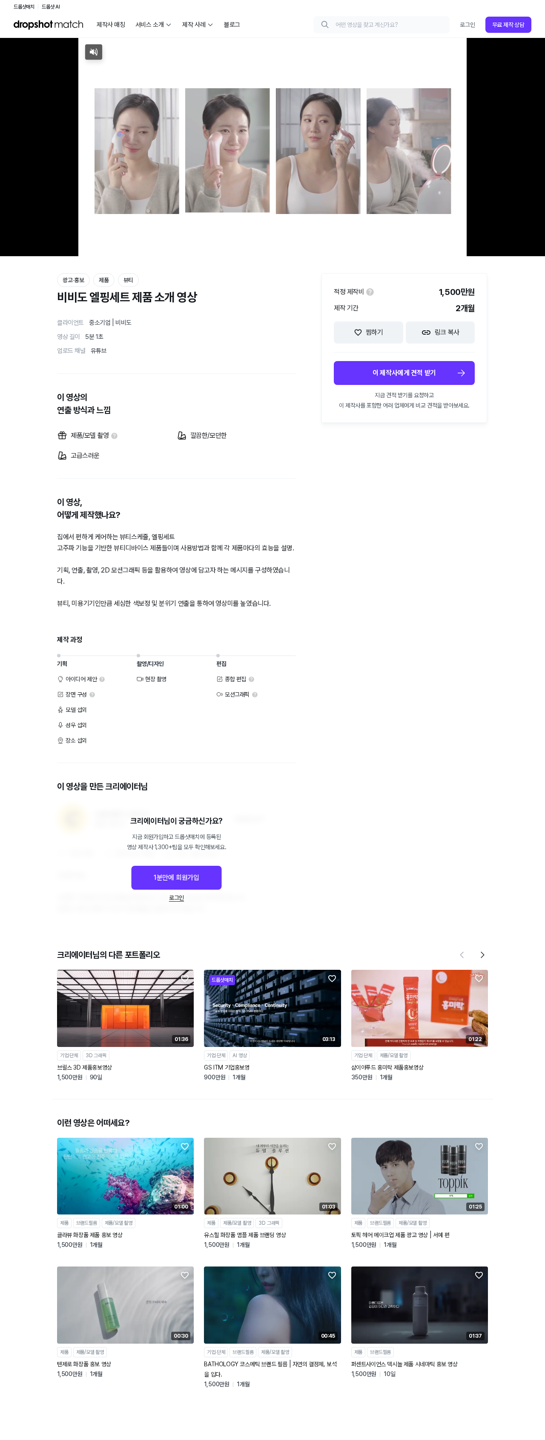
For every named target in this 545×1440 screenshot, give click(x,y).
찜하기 (374, 332)
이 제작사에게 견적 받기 (404, 373)
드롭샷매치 (24, 7)
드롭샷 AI (51, 7)
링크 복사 (447, 332)
